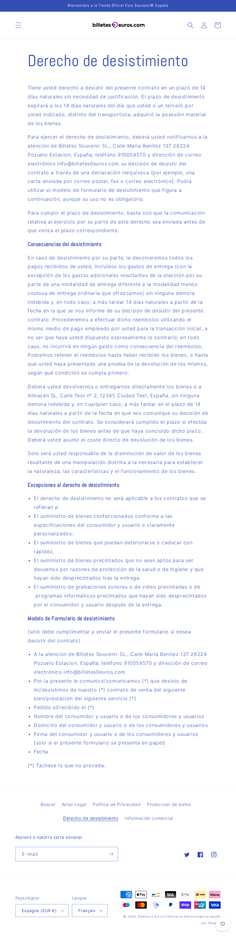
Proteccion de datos (169, 804)
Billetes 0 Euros (151, 916)
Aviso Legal (74, 804)
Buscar (48, 804)
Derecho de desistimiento (90, 818)
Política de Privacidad (116, 804)
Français (86, 910)
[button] (18, 25)
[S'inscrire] (111, 854)
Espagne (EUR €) (39, 910)
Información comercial (149, 818)
